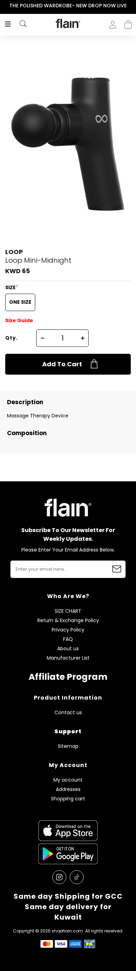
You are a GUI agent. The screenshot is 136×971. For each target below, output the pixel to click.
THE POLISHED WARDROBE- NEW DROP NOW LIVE (68, 5)
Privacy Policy (68, 630)
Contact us (68, 712)
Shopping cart (128, 22)
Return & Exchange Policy (68, 620)
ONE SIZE (20, 302)
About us (68, 648)
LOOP (14, 251)
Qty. (11, 337)
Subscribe (117, 569)
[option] (68, 5)
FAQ (68, 639)
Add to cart (62, 364)
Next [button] (131, 6)
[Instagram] (59, 877)
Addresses (68, 789)
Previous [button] (5, 6)
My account (68, 780)
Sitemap (68, 746)
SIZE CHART (68, 611)
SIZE (11, 287)
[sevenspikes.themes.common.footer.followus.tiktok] (77, 877)
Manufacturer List (68, 658)
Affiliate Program (68, 677)
